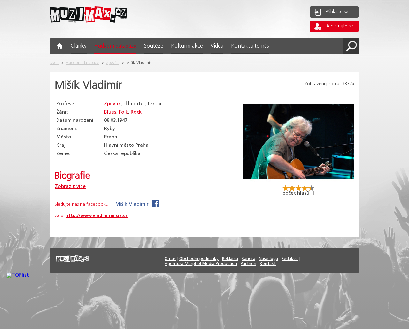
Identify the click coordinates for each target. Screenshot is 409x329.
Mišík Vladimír (132, 204)
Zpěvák (112, 104)
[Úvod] (88, 27)
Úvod (54, 63)
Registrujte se (339, 26)
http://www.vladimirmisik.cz (97, 216)
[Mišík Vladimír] (298, 182)
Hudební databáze (82, 63)
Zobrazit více (70, 186)
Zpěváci (112, 63)
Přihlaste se (337, 12)
